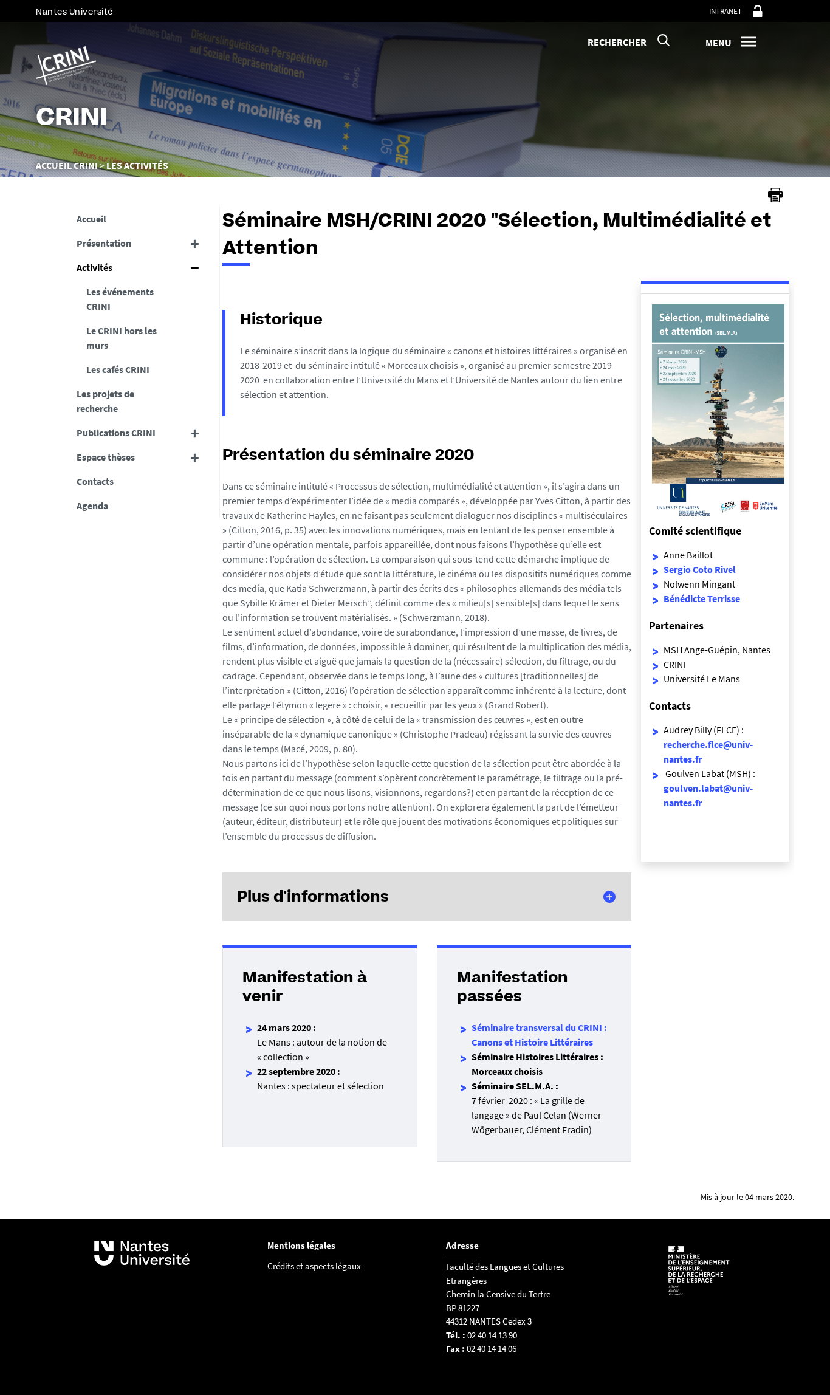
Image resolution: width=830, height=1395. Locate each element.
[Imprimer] (775, 195)
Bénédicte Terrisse (702, 598)
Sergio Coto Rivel (700, 569)
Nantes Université (74, 12)
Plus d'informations (313, 896)
